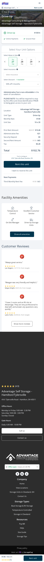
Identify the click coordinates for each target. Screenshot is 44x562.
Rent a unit (38, 8)
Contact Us (22, 496)
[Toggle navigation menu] (40, 3)
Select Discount (14, 80)
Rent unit (33, 558)
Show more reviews (22, 324)
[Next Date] (39, 61)
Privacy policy (22, 548)
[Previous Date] (5, 61)
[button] (17, 474)
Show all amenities (22, 234)
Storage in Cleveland (22, 514)
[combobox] (22, 74)
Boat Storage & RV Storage (22, 506)
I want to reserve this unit (22, 170)
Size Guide (22, 532)
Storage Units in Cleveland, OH (22, 492)
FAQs (22, 528)
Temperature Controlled (22, 510)
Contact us (22, 438)
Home (22, 483)
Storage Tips (22, 536)
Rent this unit (22, 164)
